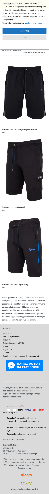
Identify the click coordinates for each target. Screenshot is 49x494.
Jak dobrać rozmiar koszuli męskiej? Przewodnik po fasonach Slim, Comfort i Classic (23, 421)
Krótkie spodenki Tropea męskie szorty (15, 285)
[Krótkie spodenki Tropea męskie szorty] (24, 248)
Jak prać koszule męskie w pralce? (21, 434)
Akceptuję (24, 31)
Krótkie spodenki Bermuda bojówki (13, 207)
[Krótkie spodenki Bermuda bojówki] (24, 170)
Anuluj (24, 37)
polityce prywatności (34, 23)
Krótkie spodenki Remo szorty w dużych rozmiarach (19, 130)
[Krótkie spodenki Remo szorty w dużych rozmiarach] (24, 93)
